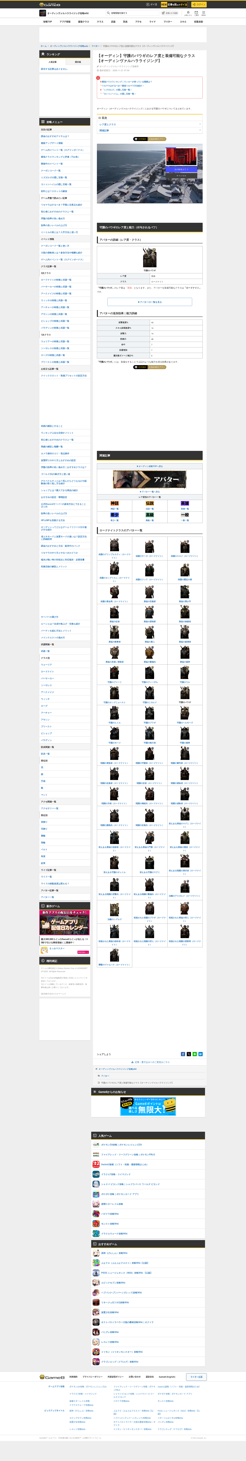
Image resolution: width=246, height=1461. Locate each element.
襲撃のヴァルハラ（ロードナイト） (115, 964)
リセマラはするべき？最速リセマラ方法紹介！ (123, 85)
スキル (183, 21)
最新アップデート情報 (52, 143)
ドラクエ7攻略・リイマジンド (83, 1393)
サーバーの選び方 (49, 616)
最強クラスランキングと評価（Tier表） (60, 156)
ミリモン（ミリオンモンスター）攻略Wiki (132, 1429)
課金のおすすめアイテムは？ (55, 136)
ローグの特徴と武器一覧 (53, 355)
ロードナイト (47, 671)
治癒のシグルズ (115, 919)
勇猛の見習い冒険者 (115, 661)
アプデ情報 (65, 21)
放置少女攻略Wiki (77, 1422)
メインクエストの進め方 (53, 637)
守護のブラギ (150, 722)
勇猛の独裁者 (185, 621)
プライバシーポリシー (93, 1376)
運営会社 (150, 1376)
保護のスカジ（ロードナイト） (185, 555)
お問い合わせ (135, 1376)
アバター (168, 21)
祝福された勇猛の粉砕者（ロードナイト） (115, 943)
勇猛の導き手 (185, 601)
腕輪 (43, 835)
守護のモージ (115, 742)
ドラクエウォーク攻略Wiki (81, 1405)
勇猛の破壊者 (185, 641)
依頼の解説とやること (52, 425)
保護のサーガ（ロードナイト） (150, 555)
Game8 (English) (167, 1376)
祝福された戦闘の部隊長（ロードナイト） (185, 943)
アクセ (138, 21)
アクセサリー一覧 (49, 808)
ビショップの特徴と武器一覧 (55, 320)
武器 (113, 21)
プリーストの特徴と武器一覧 (55, 361)
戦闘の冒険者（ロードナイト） (115, 762)
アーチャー (46, 712)
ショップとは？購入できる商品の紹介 (59, 490)
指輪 (43, 842)
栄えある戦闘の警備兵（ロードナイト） (150, 896)
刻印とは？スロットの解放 (54, 191)
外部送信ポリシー (116, 1376)
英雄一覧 (185, 508)
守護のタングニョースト (115, 702)
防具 (125, 21)
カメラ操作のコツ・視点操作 (55, 453)
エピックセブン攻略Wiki (80, 1418)
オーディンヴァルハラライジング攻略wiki (118, 1068)
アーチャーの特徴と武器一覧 (55, 307)
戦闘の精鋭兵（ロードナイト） (150, 803)
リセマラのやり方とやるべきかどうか (59, 552)
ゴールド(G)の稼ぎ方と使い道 (55, 473)
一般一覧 (185, 520)
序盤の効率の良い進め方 (53, 218)
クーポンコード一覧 (51, 170)
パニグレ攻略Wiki (166, 1422)
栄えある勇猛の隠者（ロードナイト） (185, 848)
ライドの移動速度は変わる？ (55, 883)
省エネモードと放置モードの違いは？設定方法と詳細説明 (64, 537)
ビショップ (46, 733)
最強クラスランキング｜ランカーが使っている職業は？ (127, 81)
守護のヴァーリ (115, 682)
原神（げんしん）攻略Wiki (81, 1410)
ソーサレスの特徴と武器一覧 (55, 348)
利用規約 (73, 1376)
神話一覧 (115, 508)
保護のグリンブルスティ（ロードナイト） (115, 556)
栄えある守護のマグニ (150, 872)
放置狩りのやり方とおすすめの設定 (58, 460)
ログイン (201, 4)
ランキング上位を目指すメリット (57, 432)
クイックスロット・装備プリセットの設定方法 (64, 375)
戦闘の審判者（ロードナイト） (185, 762)
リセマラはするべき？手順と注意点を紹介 (61, 204)
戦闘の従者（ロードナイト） (150, 783)
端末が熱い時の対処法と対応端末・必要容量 (63, 559)
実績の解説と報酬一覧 (52, 446)
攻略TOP (47, 21)
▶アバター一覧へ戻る (150, 491)
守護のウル (185, 682)
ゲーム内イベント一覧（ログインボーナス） (63, 149)
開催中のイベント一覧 (52, 163)
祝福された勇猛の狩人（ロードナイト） (185, 919)
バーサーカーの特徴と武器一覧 (56, 286)
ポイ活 (153, 4)
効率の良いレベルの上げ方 (54, 225)
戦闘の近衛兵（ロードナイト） (150, 825)
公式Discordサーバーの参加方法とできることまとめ (63, 505)
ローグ (44, 705)
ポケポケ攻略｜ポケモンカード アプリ (175, 1393)
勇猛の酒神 (185, 661)
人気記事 (53, 62)
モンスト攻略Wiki (166, 1401)
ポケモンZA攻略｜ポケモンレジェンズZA (88, 1386)
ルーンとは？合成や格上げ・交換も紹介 (60, 623)
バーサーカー (47, 678)
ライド (152, 21)
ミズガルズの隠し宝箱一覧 (54, 177)
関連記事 (104, 130)
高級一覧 (150, 520)
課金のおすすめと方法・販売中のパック (60, 545)
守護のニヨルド (150, 702)
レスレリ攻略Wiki (77, 1429)
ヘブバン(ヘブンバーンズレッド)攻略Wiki (132, 1418)
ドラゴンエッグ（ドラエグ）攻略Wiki (175, 1429)
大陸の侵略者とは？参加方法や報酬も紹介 (61, 252)
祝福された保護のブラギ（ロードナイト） (150, 919)
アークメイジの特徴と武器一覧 (56, 293)
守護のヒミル (115, 722)
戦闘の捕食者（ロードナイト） (185, 783)
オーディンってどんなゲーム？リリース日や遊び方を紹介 (64, 528)
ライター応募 (196, 1377)
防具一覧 (45, 753)
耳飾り (44, 828)
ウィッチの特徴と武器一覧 (54, 300)
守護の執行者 (150, 742)
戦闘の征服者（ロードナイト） (115, 783)
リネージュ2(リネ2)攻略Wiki (170, 1418)
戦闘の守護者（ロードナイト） (150, 762)
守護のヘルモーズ (185, 722)
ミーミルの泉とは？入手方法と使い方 (59, 232)
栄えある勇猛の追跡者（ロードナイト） (115, 848)
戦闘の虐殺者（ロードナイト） (185, 803)
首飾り (44, 821)
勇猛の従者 (115, 621)
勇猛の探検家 (150, 621)
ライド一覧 (46, 876)
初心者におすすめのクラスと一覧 (57, 211)
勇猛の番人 (150, 641)
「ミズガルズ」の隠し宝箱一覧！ (117, 89)
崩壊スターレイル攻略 (79, 1401)
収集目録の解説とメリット (54, 566)
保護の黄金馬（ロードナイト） (115, 601)
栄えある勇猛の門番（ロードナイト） (150, 848)
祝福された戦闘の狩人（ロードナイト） (150, 943)
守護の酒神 (185, 742)
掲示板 (78, 62)
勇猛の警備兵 (150, 661)
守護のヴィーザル (150, 682)
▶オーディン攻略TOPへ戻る (150, 466)
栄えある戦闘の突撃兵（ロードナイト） (115, 896)
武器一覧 (45, 651)
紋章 (43, 863)
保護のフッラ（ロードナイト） (150, 579)
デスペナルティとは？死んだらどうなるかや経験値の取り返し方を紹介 (64, 482)
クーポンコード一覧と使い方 (55, 245)
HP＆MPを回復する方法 (53, 520)
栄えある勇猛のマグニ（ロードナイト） (185, 825)
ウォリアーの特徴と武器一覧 (55, 341)
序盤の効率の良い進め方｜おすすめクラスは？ (64, 467)
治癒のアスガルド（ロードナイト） (185, 895)
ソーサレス (46, 685)
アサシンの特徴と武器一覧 (54, 314)
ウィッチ (45, 698)
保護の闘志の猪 (185, 579)
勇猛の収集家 (150, 601)
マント (44, 794)
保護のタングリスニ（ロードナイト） (115, 579)
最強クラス (83, 21)
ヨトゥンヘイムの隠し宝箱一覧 (56, 184)
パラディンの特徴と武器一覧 (55, 327)
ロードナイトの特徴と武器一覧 (56, 279)
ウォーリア (46, 664)
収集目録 (198, 21)
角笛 (43, 856)
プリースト (46, 726)
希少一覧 (115, 520)
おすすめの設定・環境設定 (54, 497)
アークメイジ (47, 692)
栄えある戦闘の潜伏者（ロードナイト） (185, 872)
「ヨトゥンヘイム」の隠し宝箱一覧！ (119, 93)
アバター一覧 (47, 897)
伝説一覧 (150, 508)
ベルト (44, 849)
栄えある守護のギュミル (115, 872)
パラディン (46, 740)
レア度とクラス (108, 124)
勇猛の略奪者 (115, 641)
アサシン (45, 719)
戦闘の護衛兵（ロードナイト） (115, 825)
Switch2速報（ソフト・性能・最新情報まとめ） (179, 1386)
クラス (100, 21)
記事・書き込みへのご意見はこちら (152, 1062)
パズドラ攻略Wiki (121, 1401)
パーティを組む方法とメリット (56, 630)
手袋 (43, 781)
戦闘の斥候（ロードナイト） (115, 803)
